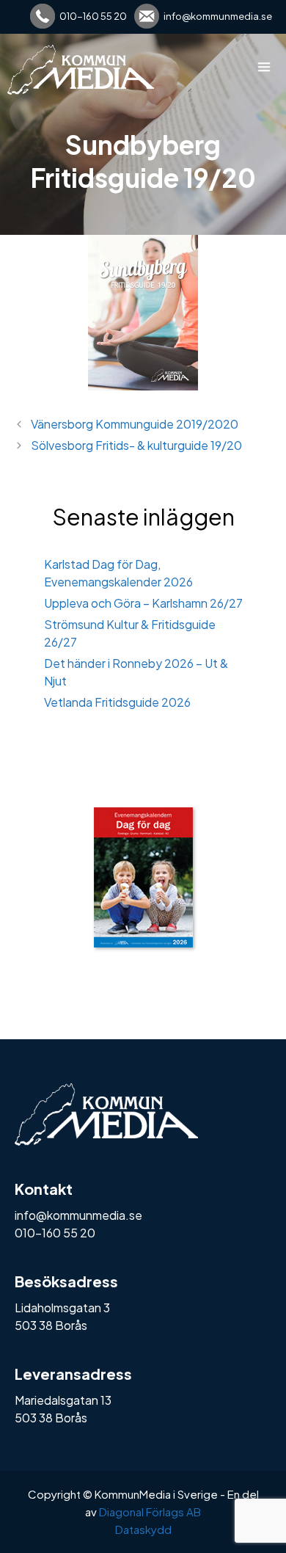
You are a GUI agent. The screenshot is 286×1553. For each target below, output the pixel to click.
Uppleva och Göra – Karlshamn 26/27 (143, 603)
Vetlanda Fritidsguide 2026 (117, 702)
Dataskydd (143, 1529)
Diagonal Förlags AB (150, 1512)
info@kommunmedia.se (218, 16)
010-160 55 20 (93, 16)
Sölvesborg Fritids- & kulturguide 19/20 (136, 445)
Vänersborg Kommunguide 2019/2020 (134, 424)
